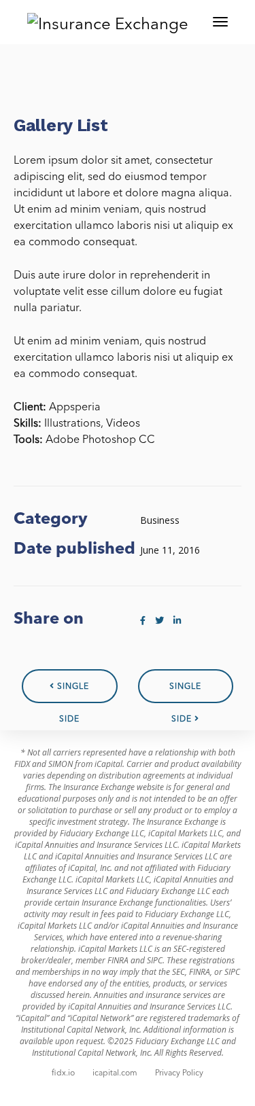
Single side (71, 693)
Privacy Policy (179, 1073)
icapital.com (114, 1073)
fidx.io (63, 1073)
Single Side (185, 693)
